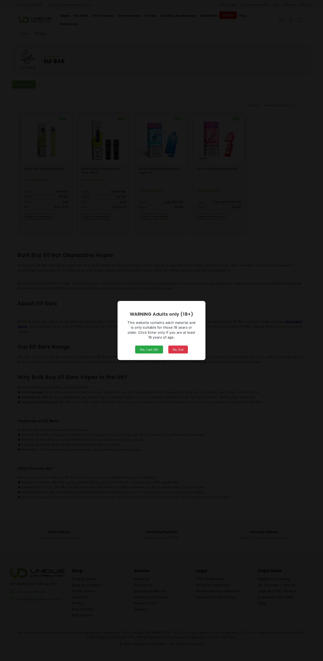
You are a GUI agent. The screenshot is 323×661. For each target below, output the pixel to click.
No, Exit (178, 349)
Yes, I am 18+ (149, 349)
